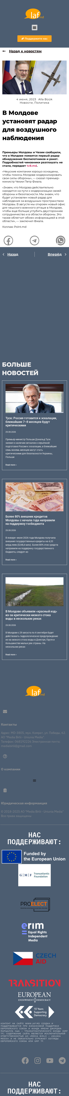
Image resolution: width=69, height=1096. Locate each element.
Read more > (11, 465)
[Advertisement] (34, 306)
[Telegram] (62, 1060)
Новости (26, 102)
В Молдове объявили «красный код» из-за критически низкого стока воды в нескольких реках (31, 615)
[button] (34, 27)
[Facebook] (25, 1060)
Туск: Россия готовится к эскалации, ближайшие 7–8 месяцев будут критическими (31, 421)
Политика (41, 102)
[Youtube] (50, 1060)
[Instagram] (37, 1060)
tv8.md (32, 165)
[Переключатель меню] (34, 780)
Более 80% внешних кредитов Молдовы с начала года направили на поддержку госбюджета (30, 520)
